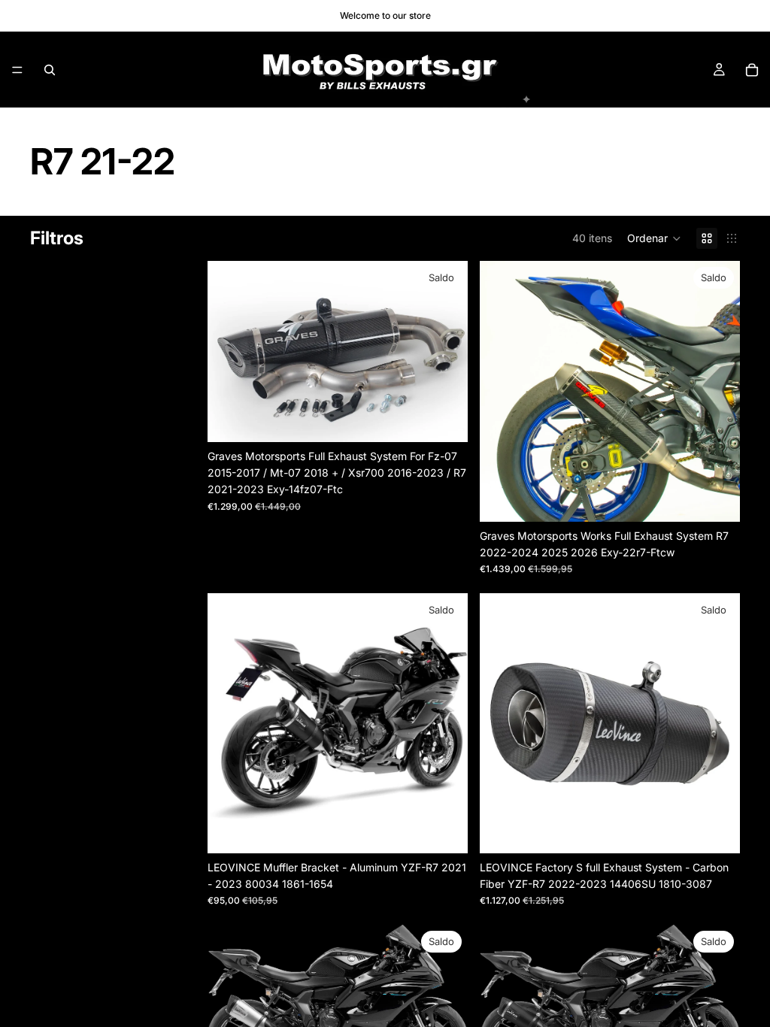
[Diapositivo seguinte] (445, 351)
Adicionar (457, 418)
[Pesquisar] (49, 69)
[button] (654, 238)
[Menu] (17, 70)
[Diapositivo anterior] (230, 351)
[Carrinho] (751, 69)
